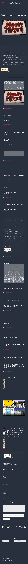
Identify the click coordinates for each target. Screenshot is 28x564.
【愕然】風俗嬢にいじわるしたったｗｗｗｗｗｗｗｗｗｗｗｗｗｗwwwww (14, 236)
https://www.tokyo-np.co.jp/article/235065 (9, 103)
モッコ (11, 463)
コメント (4, 504)
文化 (10, 464)
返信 (3, 498)
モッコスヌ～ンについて (5, 558)
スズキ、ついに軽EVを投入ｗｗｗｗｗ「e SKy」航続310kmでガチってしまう (11, 57)
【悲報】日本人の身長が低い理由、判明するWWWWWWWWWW (13, 231)
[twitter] (20, 553)
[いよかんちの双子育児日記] (7, 455)
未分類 (7, 464)
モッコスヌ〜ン (15, 2)
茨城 (14, 464)
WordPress (10, 560)
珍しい (12, 464)
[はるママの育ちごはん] (7, 249)
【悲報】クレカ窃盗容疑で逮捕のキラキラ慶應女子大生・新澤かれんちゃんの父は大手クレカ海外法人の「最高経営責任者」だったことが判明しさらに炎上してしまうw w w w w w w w (14, 227)
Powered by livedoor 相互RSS (6, 71)
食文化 (18, 464)
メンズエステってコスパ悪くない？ (9, 229)
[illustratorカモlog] (4, 69)
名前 (3, 513)
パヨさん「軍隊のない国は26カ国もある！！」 (10, 238)
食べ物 (16, 464)
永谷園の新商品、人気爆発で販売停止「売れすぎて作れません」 (10, 55)
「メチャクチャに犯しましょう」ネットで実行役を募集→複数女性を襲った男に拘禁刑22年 (13, 62)
